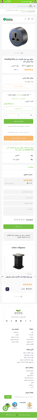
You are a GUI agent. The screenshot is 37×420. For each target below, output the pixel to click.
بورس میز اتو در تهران (28, 357)
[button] (22, 53)
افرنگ (17, 415)
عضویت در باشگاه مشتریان (18, 138)
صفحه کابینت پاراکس (28, 380)
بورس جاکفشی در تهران (28, 353)
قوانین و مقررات (29, 344)
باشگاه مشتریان (30, 339)
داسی (32, 387)
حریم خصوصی (30, 342)
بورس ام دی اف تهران (28, 355)
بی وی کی (31, 385)
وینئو (32, 382)
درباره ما (31, 337)
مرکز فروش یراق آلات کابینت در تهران (25, 362)
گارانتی (17, 335)
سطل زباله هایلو (29, 371)
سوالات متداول (15, 342)
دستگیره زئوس (30, 375)
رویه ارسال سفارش (14, 339)
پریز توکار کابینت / (22, 10)
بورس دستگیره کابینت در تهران (26, 360)
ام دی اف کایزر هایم (29, 378)
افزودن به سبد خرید (18, 121)
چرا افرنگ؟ (16, 332)
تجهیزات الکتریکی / (30, 10)
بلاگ (32, 332)
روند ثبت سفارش (14, 337)
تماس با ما (31, 335)
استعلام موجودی (18, 109)
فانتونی (31, 373)
